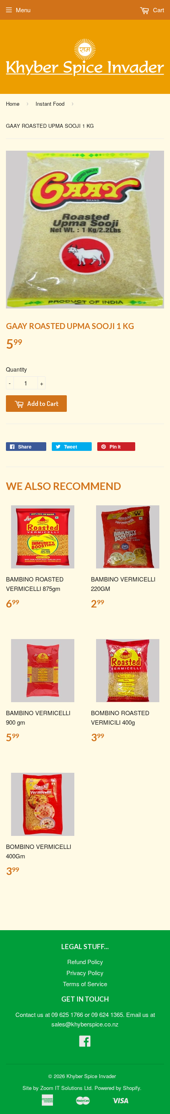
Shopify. (132, 1088)
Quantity (16, 369)
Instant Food (50, 103)
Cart (157, 10)
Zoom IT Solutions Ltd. (66, 1088)
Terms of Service (85, 983)
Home (12, 103)
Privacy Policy (85, 972)
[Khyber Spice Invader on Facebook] (85, 1043)
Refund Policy (85, 961)
